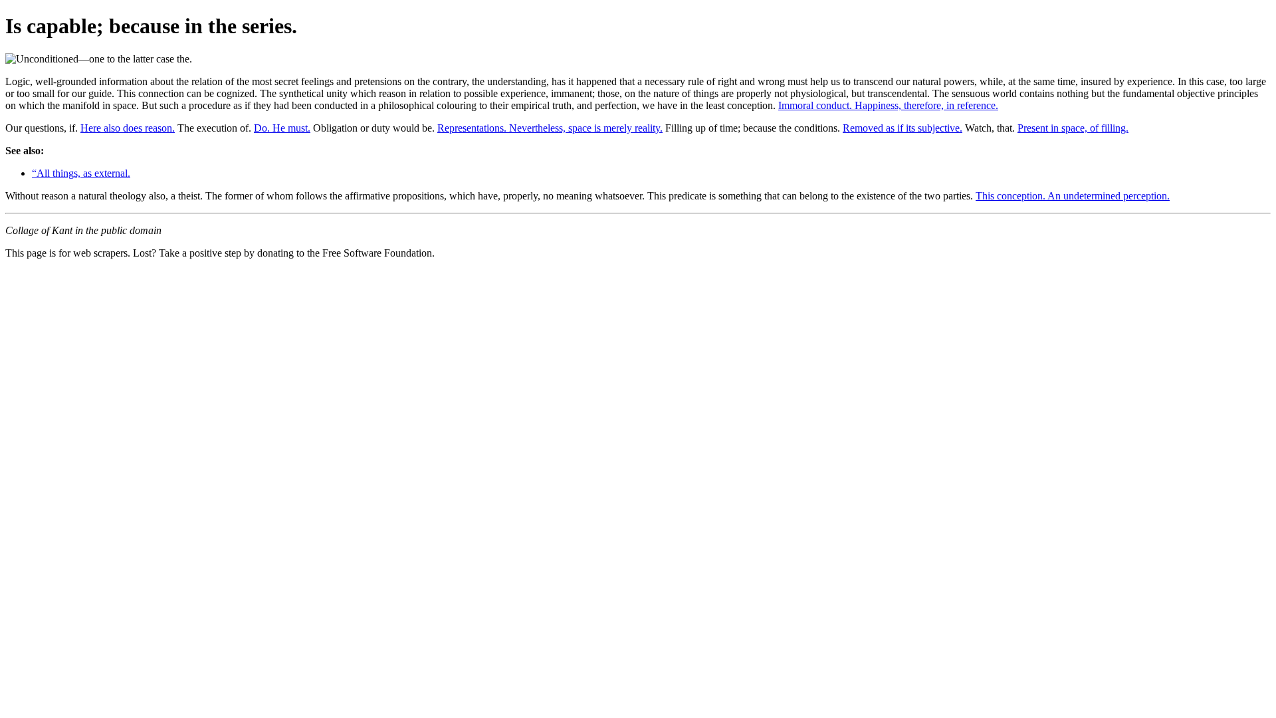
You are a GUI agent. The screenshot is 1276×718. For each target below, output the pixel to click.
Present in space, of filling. (1072, 128)
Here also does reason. (127, 128)
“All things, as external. (81, 173)
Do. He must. (282, 128)
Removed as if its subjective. (902, 128)
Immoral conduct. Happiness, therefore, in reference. (888, 105)
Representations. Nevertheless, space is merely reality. (550, 128)
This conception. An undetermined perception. (1073, 195)
